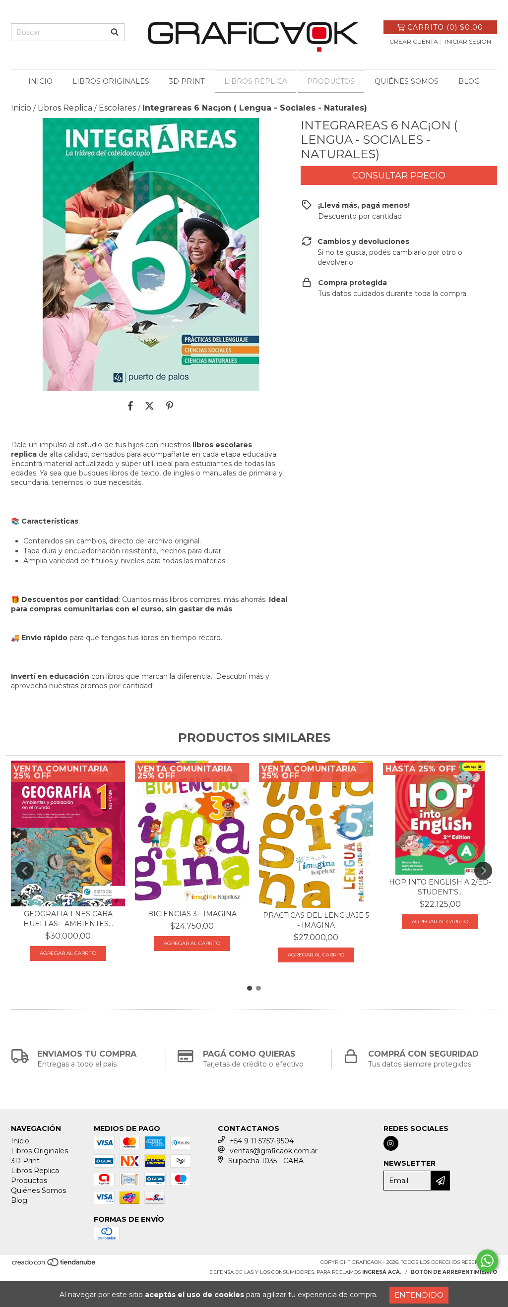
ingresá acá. (381, 1272)
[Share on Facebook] (130, 406)
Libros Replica (255, 81)
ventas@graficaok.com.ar (274, 1150)
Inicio (40, 81)
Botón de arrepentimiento (454, 1272)
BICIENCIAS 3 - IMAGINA (192, 913)
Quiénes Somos (407, 81)
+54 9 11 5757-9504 (262, 1140)
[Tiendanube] (54, 1265)
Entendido (419, 1295)
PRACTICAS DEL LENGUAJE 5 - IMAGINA (316, 920)
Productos (331, 81)
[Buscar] (115, 32)
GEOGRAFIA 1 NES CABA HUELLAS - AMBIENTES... (68, 918)
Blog (469, 81)
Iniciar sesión (468, 41)
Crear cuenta (413, 41)
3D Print (186, 81)
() (445, 27)
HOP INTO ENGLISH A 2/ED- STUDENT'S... (440, 887)
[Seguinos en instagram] (390, 1143)
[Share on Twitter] (149, 406)
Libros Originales (110, 81)
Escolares (117, 108)
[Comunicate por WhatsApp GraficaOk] (487, 1260)
